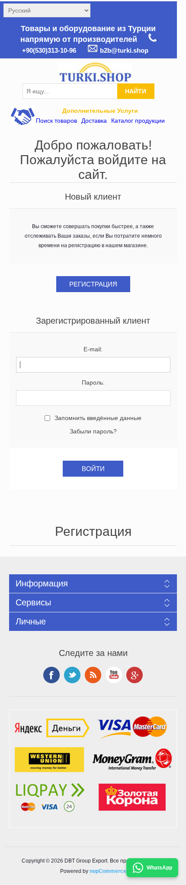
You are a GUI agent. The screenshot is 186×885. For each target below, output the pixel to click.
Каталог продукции (138, 120)
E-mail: (93, 349)
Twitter (72, 675)
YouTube (114, 675)
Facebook (51, 675)
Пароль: (93, 382)
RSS (93, 675)
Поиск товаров (56, 120)
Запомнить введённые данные (98, 417)
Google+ (134, 675)
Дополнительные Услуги (100, 110)
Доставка (94, 120)
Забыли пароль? (93, 431)
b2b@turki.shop (123, 50)
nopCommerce (108, 871)
